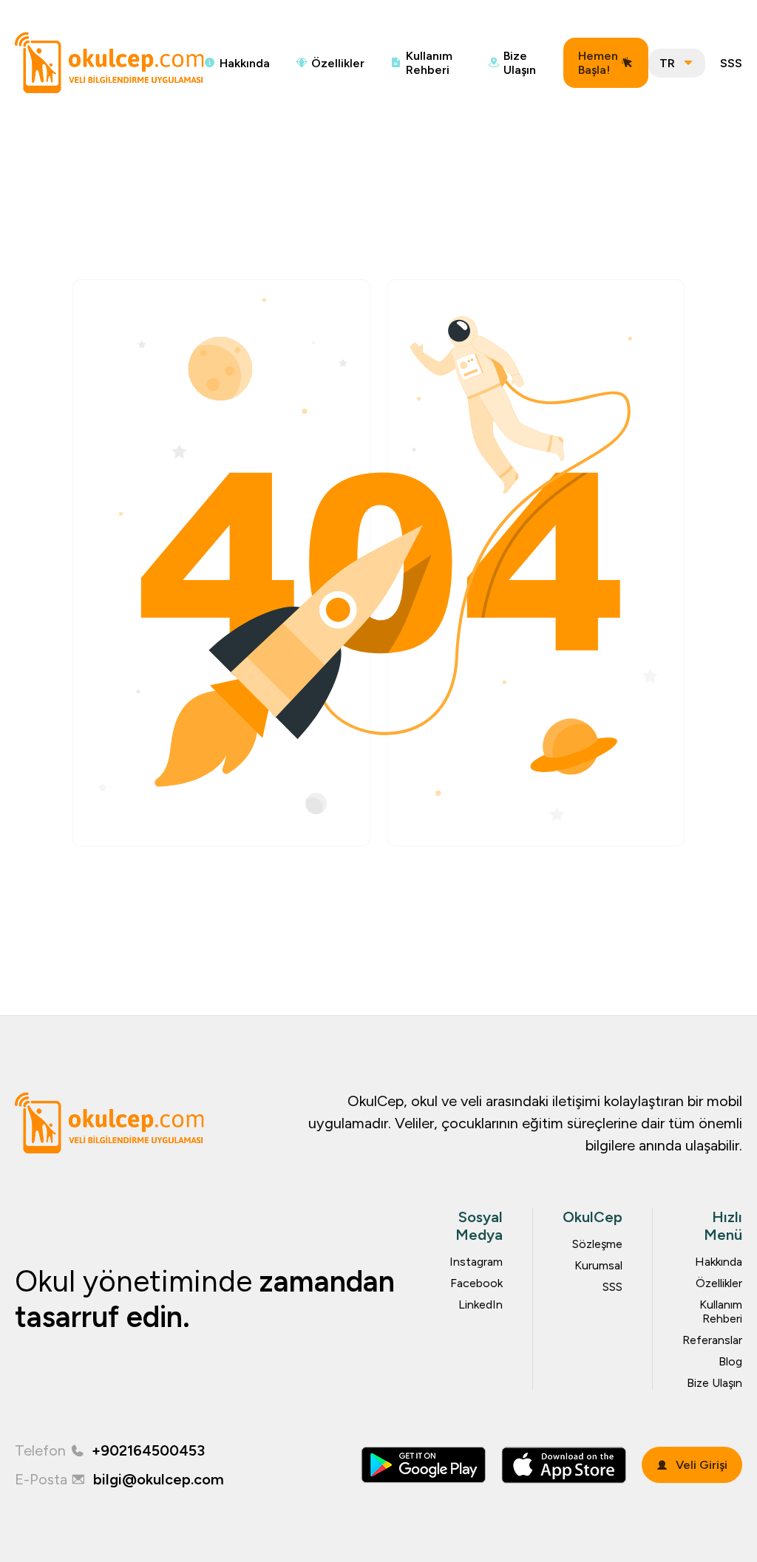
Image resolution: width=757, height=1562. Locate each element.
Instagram (476, 1262)
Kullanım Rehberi (429, 63)
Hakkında (245, 63)
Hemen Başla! (598, 63)
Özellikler (337, 63)
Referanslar (712, 1340)
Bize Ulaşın (519, 63)
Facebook (476, 1283)
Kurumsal (598, 1265)
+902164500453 (148, 1450)
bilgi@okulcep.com (158, 1479)
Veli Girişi (701, 1465)
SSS (731, 63)
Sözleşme (597, 1244)
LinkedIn (480, 1304)
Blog (730, 1361)
